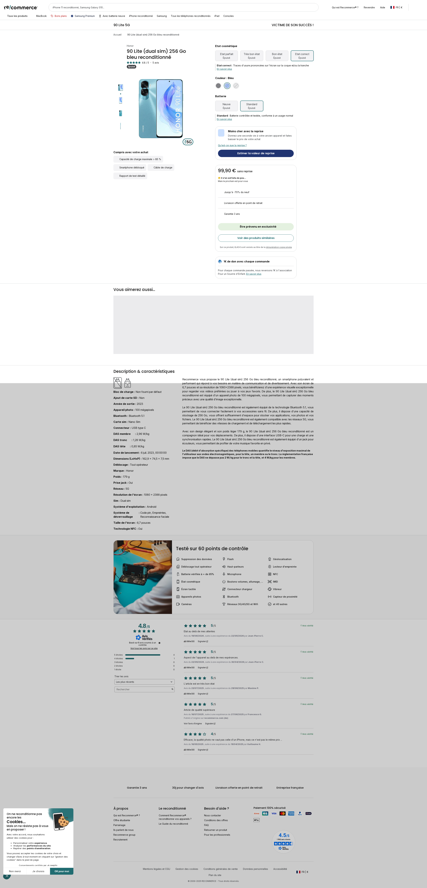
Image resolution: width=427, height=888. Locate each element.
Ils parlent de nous (123, 829)
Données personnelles (255, 868)
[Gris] (236, 86)
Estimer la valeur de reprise (256, 153)
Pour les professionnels (217, 834)
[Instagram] (132, 868)
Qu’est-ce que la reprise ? (232, 145)
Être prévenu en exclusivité (258, 227)
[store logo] (21, 7)
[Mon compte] (414, 7)
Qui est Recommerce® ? (126, 815)
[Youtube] (124, 874)
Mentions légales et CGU (156, 868)
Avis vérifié (307, 625)
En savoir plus (224, 69)
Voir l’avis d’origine (193, 723)
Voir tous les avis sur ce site (144, 648)
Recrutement (120, 839)
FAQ (206, 825)
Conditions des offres (216, 820)
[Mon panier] (421, 7)
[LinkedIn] (121, 868)
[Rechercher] (314, 7)
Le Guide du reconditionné (173, 823)
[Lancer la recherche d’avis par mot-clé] (172, 689)
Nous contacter (212, 815)
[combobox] (179, 7)
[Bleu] (227, 86)
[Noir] (218, 86)
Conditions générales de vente (220, 868)
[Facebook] (116, 868)
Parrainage (119, 825)
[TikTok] (127, 868)
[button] (398, 7)
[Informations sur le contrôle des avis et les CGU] (159, 643)
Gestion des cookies (186, 868)
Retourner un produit (215, 829)
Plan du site (215, 875)
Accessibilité (280, 868)
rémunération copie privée (279, 247)
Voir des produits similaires (256, 238)
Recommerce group (124, 834)
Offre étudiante (121, 820)
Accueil (117, 34)
